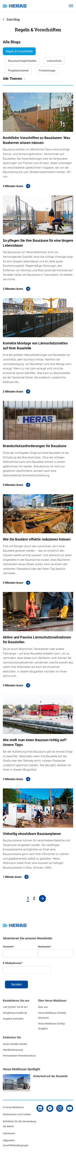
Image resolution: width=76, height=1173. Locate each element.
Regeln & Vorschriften (19, 51)
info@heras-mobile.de (15, 1012)
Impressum (9, 1133)
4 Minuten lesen (13, 186)
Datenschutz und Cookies (17, 1114)
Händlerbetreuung (13, 1049)
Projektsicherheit (18, 70)
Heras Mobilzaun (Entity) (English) (51, 1026)
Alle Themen (12, 78)
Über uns (43, 1007)
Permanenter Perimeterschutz (19, 1055)
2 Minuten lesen (13, 289)
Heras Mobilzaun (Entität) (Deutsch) (52, 1015)
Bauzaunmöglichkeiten (22, 61)
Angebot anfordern (13, 1018)
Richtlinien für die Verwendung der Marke (19, 1124)
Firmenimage (47, 70)
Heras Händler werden (15, 1044)
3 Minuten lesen (13, 685)
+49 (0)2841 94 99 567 (15, 1007)
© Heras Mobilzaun (13, 1107)
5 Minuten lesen (13, 485)
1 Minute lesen (12, 877)
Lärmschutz (54, 61)
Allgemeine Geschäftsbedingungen (15, 1143)
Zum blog (13, 19)
